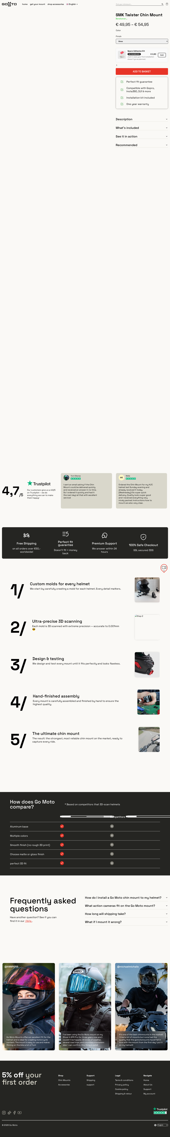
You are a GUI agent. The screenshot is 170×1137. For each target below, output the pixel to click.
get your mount (37, 4)
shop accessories (56, 4)
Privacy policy (122, 1084)
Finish (118, 36)
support (90, 1084)
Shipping (91, 1080)
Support (147, 1089)
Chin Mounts (64, 1080)
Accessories (64, 1084)
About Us (147, 1084)
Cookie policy (121, 1089)
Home (146, 1080)
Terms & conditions (124, 1080)
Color (118, 30)
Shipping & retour (123, 1093)
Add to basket (142, 71)
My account (149, 1093)
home (25, 4)
